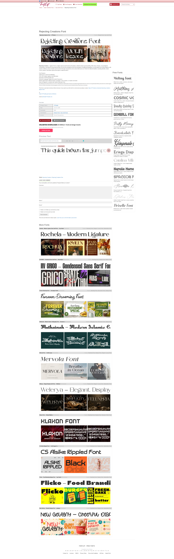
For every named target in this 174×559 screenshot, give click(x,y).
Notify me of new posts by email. (48, 211)
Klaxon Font (42, 415)
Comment (41, 185)
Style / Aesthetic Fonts (49, 7)
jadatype (58, 508)
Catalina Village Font (124, 161)
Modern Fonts (108, 259)
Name (40, 200)
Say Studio (61, 228)
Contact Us (65, 553)
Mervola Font (42, 352)
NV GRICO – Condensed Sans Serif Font (48, 259)
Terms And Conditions (93, 553)
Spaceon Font (124, 177)
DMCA (76, 553)
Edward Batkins (49, 415)
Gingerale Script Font (124, 142)
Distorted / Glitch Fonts (106, 415)
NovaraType (60, 259)
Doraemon (62, 321)
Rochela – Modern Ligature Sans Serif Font (49, 228)
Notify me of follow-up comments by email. (50, 209)
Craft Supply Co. (54, 446)
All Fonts (102, 553)
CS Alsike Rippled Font (44, 446)
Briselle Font (123, 206)
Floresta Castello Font (124, 186)
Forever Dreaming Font (44, 290)
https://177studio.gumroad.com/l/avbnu (47, 93)
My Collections (60, 0)
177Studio (53, 35)
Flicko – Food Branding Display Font (47, 477)
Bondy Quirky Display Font (124, 106)
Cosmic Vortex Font (124, 98)
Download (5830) (46, 120)
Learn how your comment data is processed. (67, 217)
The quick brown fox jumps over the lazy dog (76, 150)
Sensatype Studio (54, 290)
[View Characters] (109, 150)
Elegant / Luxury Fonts (98, 228)
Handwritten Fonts (107, 228)
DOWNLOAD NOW (46, 130)
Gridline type (49, 352)
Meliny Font (122, 78)
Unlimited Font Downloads (90, 4)
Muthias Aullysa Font (124, 88)
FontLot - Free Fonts (87, 546)
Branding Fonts (90, 228)
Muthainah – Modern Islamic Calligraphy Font (49, 321)
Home (40, 7)
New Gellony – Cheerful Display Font (47, 508)
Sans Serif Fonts (59, 7)
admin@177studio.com (47, 96)
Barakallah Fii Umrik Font (124, 133)
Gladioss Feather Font (124, 196)
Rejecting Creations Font (45, 35)
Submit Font (108, 553)
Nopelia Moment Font (124, 169)
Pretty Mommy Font (124, 123)
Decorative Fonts (101, 290)
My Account (51, 0)
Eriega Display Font (124, 152)
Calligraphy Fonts (94, 321)
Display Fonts (101, 35)
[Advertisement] (87, 18)
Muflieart (58, 383)
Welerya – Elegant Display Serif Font (47, 383)
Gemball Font (124, 115)
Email (40, 205)
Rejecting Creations (46, 177)
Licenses (72, 553)
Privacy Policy (83, 553)
